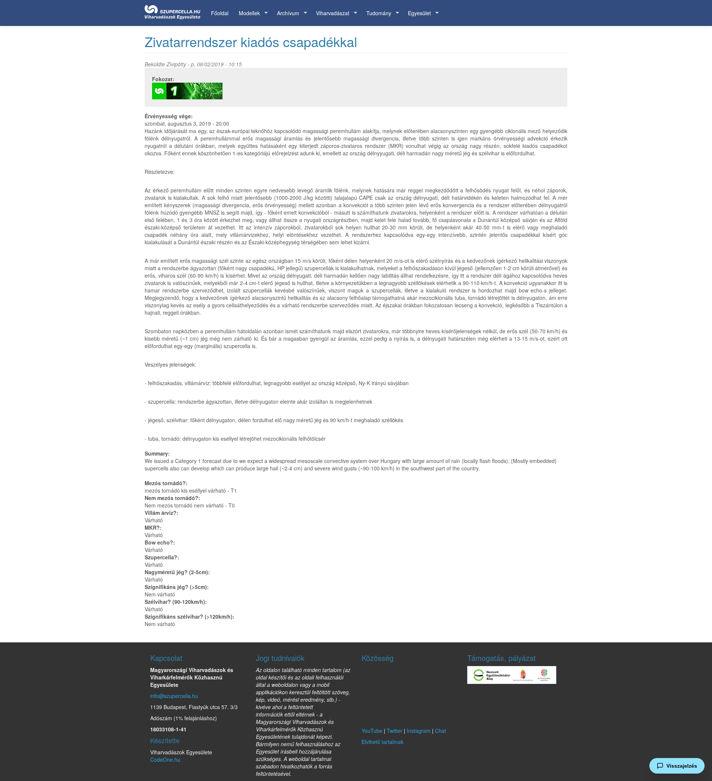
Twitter (394, 730)
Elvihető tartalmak (382, 741)
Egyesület (417, 13)
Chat (440, 730)
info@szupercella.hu (174, 695)
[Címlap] (175, 10)
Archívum (285, 13)
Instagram (419, 730)
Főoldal (219, 13)
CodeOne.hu (165, 759)
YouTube (372, 730)
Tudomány (376, 13)
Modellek (247, 13)
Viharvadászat (330, 13)
